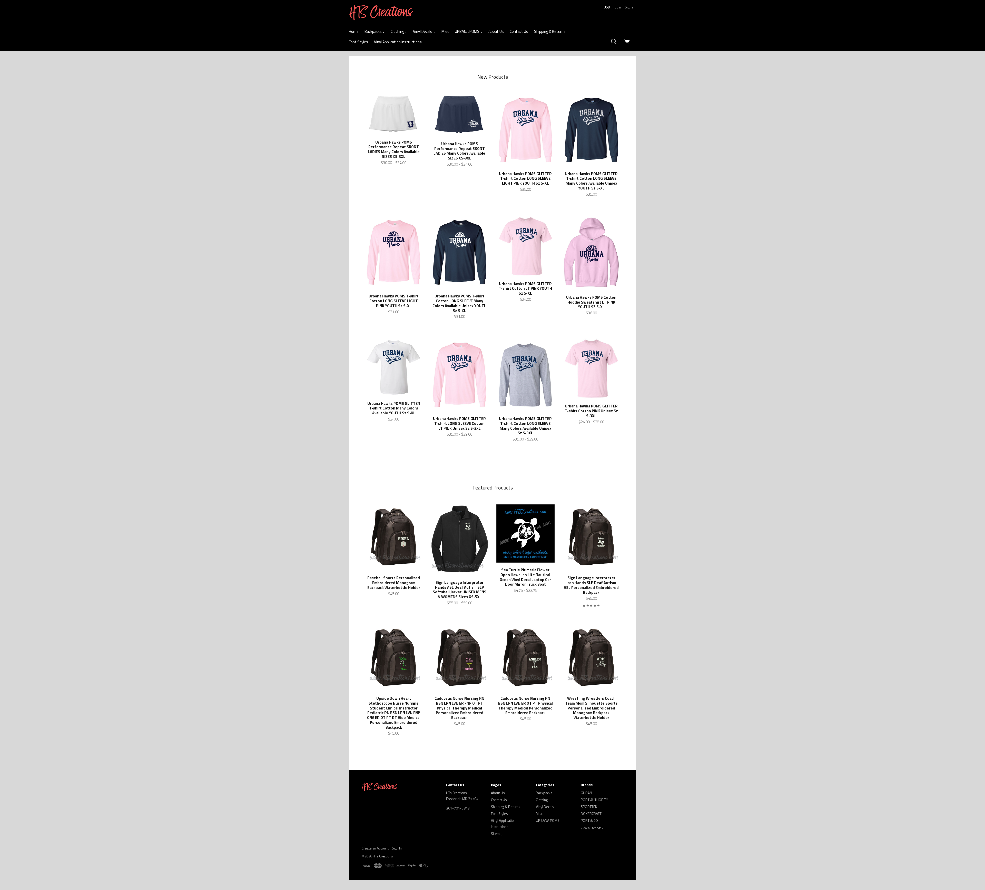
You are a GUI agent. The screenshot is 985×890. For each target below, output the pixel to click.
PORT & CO (589, 820)
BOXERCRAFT (591, 813)
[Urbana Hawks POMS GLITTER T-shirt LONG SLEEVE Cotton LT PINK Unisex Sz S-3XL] (459, 375)
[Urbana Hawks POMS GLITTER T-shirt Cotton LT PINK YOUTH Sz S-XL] (525, 246)
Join (618, 7)
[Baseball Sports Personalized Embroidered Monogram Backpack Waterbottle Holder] (393, 537)
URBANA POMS (467, 31)
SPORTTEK (589, 806)
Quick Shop (393, 139)
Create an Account (375, 848)
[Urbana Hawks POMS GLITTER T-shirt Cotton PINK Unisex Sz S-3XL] (591, 368)
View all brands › (592, 828)
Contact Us (519, 31)
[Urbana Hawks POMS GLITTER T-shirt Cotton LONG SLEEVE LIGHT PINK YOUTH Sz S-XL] (525, 130)
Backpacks (373, 31)
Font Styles (358, 42)
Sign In (397, 848)
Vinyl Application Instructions (398, 42)
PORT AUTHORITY (594, 799)
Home (354, 31)
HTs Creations (383, 856)
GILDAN (586, 792)
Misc (445, 31)
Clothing (398, 31)
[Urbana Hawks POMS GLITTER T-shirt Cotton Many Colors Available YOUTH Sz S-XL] (393, 367)
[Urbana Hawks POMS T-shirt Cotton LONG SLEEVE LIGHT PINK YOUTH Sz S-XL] (393, 253)
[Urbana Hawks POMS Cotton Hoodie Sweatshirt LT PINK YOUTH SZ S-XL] (591, 253)
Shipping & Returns (550, 31)
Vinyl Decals (423, 31)
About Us (496, 31)
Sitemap (497, 833)
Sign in (630, 7)
